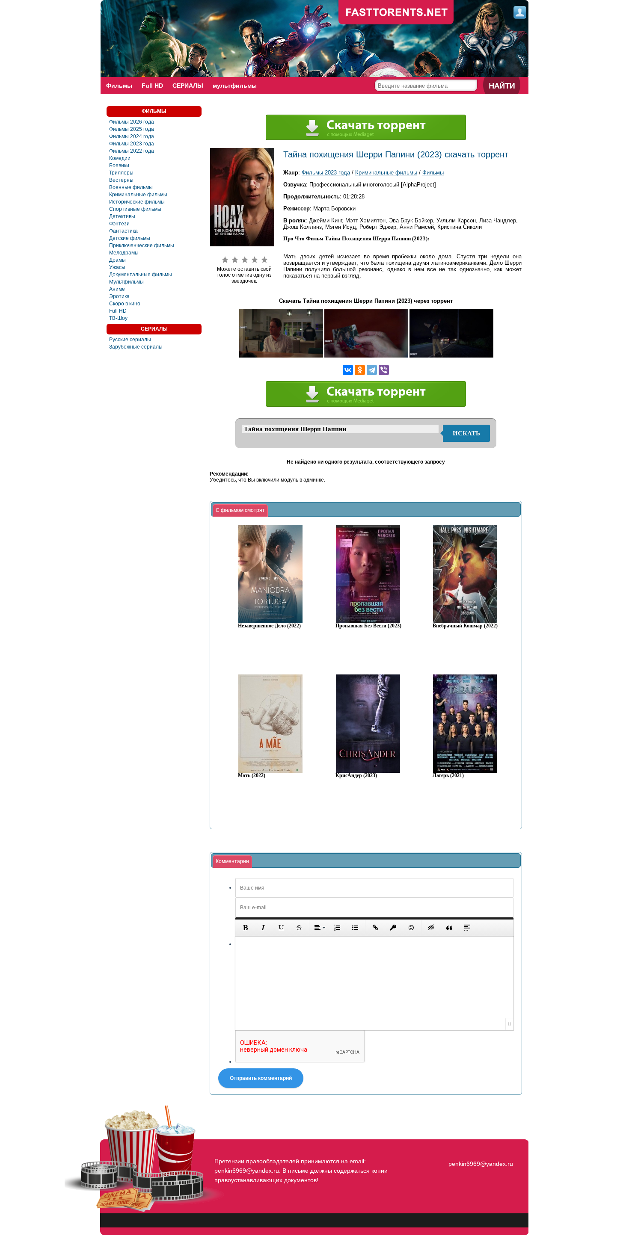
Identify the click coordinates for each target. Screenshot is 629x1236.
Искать (466, 433)
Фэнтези (119, 224)
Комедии (120, 158)
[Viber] (384, 370)
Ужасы (117, 267)
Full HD (152, 85)
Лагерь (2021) (448, 775)
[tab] (240, 510)
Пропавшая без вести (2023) (368, 626)
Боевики (119, 166)
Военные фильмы (131, 187)
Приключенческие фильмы (141, 245)
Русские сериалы (130, 340)
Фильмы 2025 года (131, 129)
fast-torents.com (396, 13)
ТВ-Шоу (118, 318)
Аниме (117, 289)
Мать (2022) (251, 775)
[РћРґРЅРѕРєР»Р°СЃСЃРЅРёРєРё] (360, 370)
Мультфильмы (126, 282)
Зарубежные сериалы (136, 347)
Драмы (117, 260)
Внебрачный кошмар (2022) (465, 626)
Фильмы (119, 85)
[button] (245, 928)
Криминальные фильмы (138, 195)
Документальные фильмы (140, 275)
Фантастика (123, 231)
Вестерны (121, 180)
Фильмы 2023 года (131, 144)
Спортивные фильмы (135, 209)
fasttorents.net (480, 1148)
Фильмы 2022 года (131, 151)
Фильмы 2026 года (131, 122)
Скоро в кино (124, 304)
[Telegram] (372, 370)
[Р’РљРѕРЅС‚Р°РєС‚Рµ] (348, 370)
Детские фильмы (129, 238)
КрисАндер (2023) (356, 775)
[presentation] (240, 511)
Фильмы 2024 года (131, 136)
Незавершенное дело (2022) (269, 626)
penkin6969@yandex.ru (480, 1163)
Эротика (119, 296)
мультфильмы (235, 85)
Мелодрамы (124, 253)
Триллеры (121, 173)
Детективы (122, 216)
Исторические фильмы (137, 202)
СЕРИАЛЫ (187, 85)
